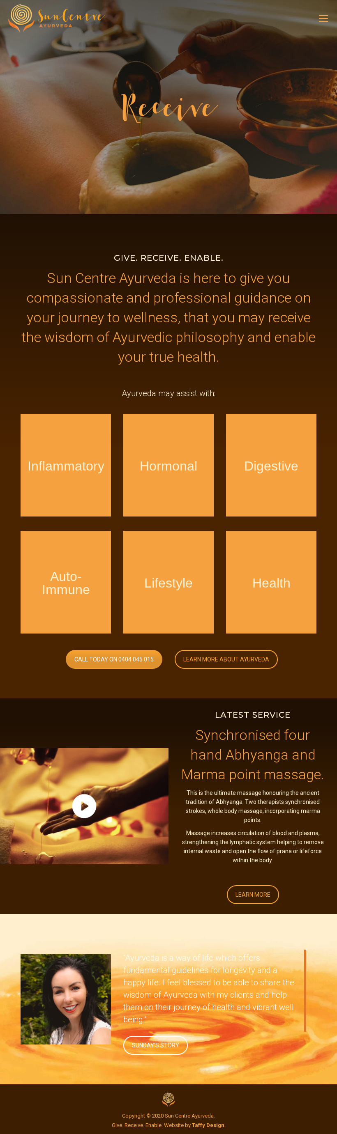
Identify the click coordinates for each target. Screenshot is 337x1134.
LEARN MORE (252, 894)
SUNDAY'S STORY (155, 1045)
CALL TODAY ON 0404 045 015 (114, 659)
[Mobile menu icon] (323, 18)
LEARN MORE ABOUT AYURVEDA (226, 659)
